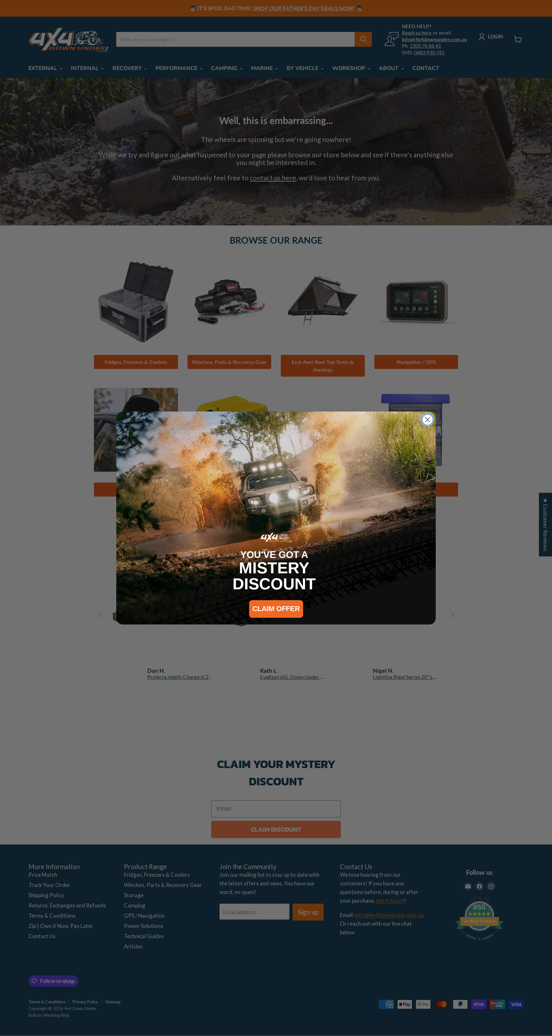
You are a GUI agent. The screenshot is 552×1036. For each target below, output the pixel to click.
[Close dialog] (427, 419)
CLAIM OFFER (276, 609)
